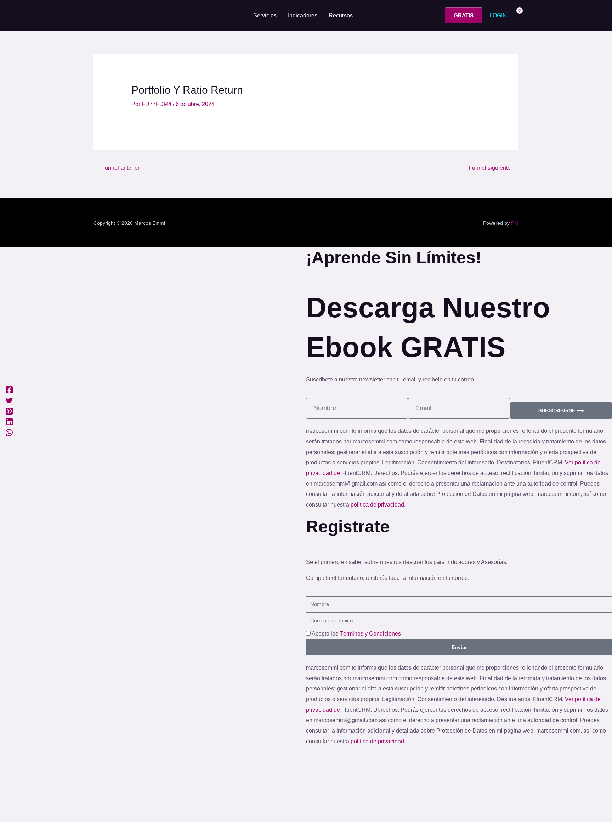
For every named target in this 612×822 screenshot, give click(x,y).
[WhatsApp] (9, 432)
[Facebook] (9, 389)
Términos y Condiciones (370, 634)
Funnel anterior (117, 168)
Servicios (265, 15)
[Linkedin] (9, 421)
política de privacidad (377, 505)
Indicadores (302, 15)
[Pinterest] (9, 411)
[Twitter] (9, 400)
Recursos (341, 15)
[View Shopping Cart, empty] (516, 15)
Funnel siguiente (493, 168)
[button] (463, 15)
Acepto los (356, 634)
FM (514, 223)
